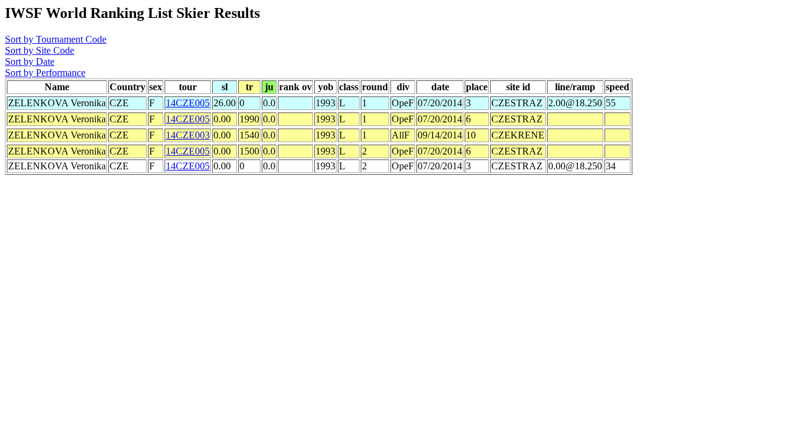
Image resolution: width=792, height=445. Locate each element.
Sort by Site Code (39, 50)
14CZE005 (188, 103)
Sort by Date (29, 61)
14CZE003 (188, 135)
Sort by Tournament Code (55, 39)
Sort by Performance (45, 72)
